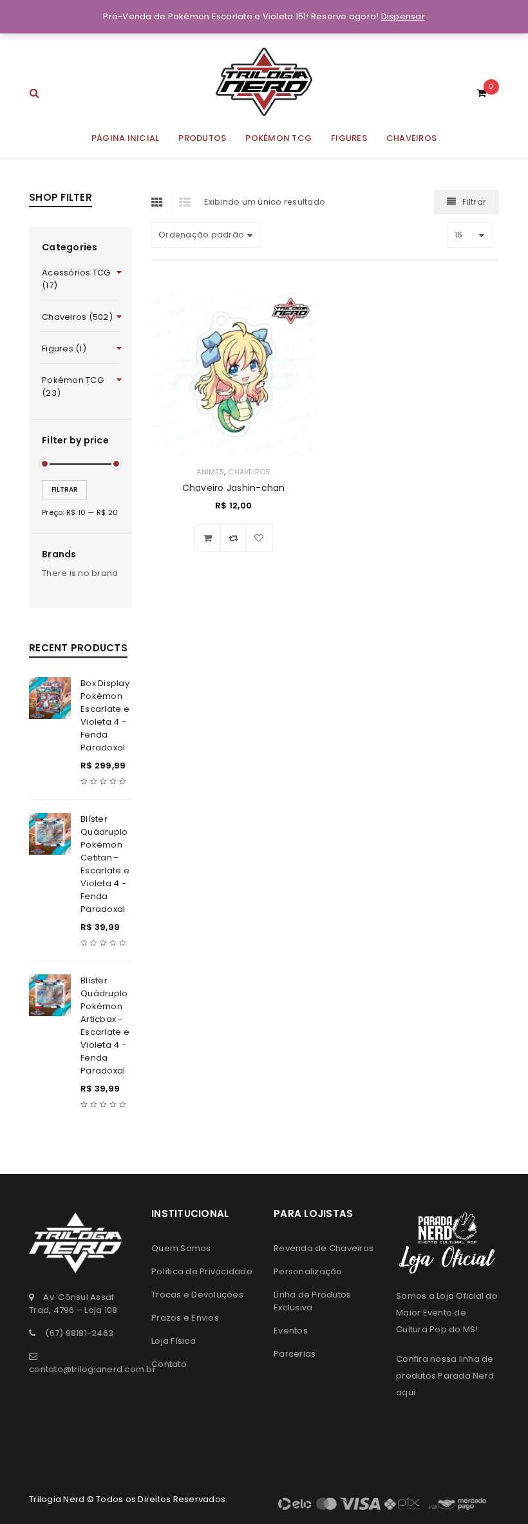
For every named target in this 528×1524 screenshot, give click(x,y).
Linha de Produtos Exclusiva (312, 1301)
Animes (210, 472)
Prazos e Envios (185, 1318)
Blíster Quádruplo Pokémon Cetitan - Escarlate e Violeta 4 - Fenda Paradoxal (104, 864)
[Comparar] (234, 538)
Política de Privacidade (201, 1271)
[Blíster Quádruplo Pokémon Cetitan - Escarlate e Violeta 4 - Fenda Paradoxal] (50, 834)
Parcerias (295, 1354)
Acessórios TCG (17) (76, 279)
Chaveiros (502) (77, 317)
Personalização (308, 1271)
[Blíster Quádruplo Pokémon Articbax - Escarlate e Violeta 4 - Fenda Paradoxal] (50, 995)
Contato (169, 1364)
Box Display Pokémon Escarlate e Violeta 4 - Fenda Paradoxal (104, 715)
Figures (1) (64, 348)
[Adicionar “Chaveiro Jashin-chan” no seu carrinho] (208, 538)
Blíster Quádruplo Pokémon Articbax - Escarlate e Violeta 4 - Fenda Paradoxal (104, 1025)
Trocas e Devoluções (197, 1294)
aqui (405, 1392)
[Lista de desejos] (259, 538)
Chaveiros (249, 472)
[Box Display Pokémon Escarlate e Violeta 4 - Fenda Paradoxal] (50, 698)
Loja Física (173, 1341)
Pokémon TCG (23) (73, 386)
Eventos (291, 1330)
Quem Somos (181, 1248)
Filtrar (65, 489)
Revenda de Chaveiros (323, 1248)
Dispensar (403, 16)
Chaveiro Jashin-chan (233, 487)
